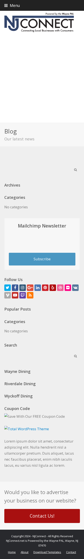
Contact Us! (42, 516)
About (24, 552)
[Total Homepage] (26, 428)
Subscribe (42, 258)
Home (12, 552)
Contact (71, 552)
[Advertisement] (42, 78)
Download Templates (47, 552)
